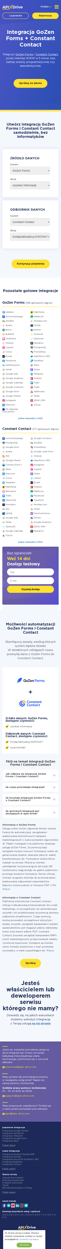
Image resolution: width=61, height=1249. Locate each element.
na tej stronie (41, 1023)
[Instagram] (22, 1205)
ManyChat (11, 500)
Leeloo (37, 478)
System (14, 165)
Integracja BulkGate (12, 1162)
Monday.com (40, 321)
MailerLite (39, 317)
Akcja (13, 179)
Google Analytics (14, 378)
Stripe (37, 369)
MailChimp (39, 312)
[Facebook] (4, 1205)
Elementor (11, 491)
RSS (8, 456)
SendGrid (38, 361)
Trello (36, 383)
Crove (9, 352)
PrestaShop (40, 352)
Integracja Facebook (13, 1133)
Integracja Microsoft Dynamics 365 (20, 1159)
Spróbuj (30, 963)
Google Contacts (14, 387)
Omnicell (38, 334)
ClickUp (9, 343)
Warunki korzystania (12, 1178)
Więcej (6, 889)
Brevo (9, 330)
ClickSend (11, 339)
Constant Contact (47, 54)
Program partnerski (12, 1183)
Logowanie (15, 16)
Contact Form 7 (14, 465)
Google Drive (12, 392)
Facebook (11, 361)
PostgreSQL (40, 347)
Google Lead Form (43, 452)
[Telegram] (8, 1205)
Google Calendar (14, 383)
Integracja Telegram (12, 1136)
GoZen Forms (24, 54)
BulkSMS (10, 334)
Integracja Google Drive (14, 1138)
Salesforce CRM (42, 356)
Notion (37, 330)
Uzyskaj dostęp (30, 589)
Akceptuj (24, 1245)
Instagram (11, 400)
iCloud (37, 405)
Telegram (38, 374)
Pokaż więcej (8, 1145)
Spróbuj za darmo (30, 83)
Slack (36, 365)
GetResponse (13, 365)
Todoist (38, 378)
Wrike (37, 396)
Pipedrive (38, 343)
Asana (9, 325)
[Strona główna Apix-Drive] (12, 7)
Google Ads (12, 374)
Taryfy (5, 1185)
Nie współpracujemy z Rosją (17, 1188)
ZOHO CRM (39, 400)
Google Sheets (13, 396)
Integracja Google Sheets (15, 1131)
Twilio (37, 387)
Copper (9, 347)
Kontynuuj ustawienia (30, 264)
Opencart (39, 339)
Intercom (10, 405)
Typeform (39, 500)
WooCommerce (42, 513)
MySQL (37, 325)
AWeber (10, 312)
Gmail (8, 369)
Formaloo (11, 505)
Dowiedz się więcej (29, 1239)
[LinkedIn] (17, 1205)
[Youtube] (13, 1205)
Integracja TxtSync (12, 1164)
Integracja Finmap (11, 1157)
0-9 (4, 1217)
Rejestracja (45, 16)
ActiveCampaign (14, 317)
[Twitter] (26, 1205)
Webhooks (39, 392)
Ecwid (9, 356)
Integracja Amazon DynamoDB (18, 1154)
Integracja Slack (10, 1141)
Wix (7, 509)
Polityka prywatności (13, 1180)
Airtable (10, 321)
